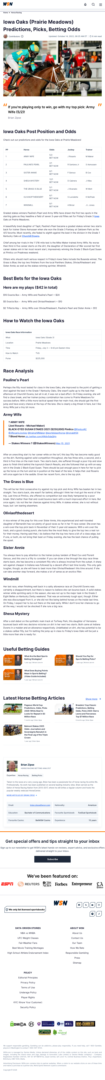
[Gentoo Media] (64, 1024)
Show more (91, 699)
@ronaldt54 (72, 433)
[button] (100, 4)
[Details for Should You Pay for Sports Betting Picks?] (64, 660)
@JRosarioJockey (17, 433)
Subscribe (52, 859)
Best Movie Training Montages (28, 948)
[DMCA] (18, 1024)
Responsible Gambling (77, 952)
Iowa (96, 216)
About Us (77, 933)
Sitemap (77, 962)
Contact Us (77, 938)
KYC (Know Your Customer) (28, 1002)
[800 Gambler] (85, 1024)
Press (77, 957)
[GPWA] (45, 1032)
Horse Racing (16, 13)
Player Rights (28, 997)
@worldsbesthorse (55, 433)
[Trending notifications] (85, 4)
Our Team (77, 943)
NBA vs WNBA (28, 933)
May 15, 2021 (63, 443)
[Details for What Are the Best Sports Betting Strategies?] (12, 660)
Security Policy (28, 1007)
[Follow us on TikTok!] (99, 914)
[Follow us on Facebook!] (79, 905)
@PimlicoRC (80, 429)
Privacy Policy (28, 982)
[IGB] (45, 1024)
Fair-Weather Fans (28, 943)
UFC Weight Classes (28, 938)
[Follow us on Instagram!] (99, 905)
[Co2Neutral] (59, 1032)
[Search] (93, 4)
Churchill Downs (30, 236)
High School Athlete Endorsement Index (28, 952)
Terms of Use (28, 987)
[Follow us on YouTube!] (92, 905)
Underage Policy (28, 992)
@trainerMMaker (36, 433)
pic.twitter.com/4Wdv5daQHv (40, 436)
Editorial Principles (28, 977)
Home (5, 13)
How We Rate (77, 948)
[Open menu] (100, 4)
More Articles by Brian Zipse (21, 795)
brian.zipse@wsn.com (40, 805)
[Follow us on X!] (86, 905)
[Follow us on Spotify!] (92, 914)
